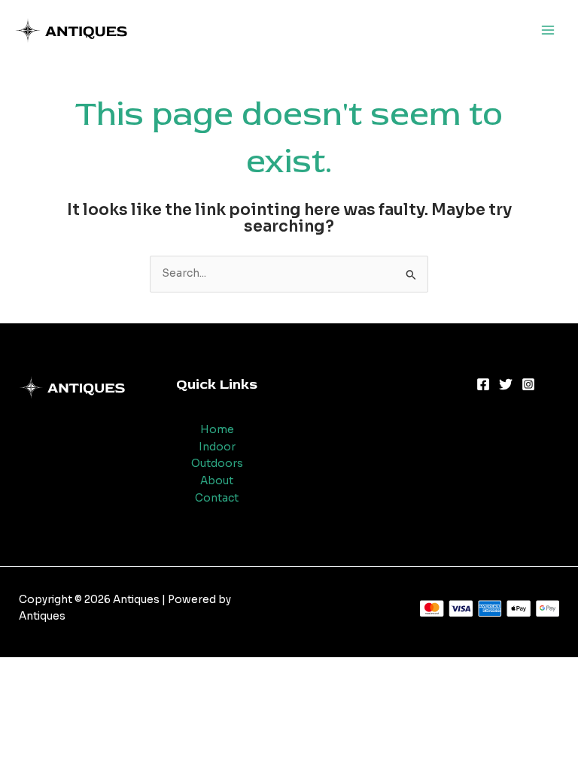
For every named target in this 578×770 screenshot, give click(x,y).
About (216, 480)
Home (217, 429)
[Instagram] (528, 384)
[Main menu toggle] (548, 30)
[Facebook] (483, 384)
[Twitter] (506, 384)
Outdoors (217, 463)
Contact (217, 498)
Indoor (217, 447)
